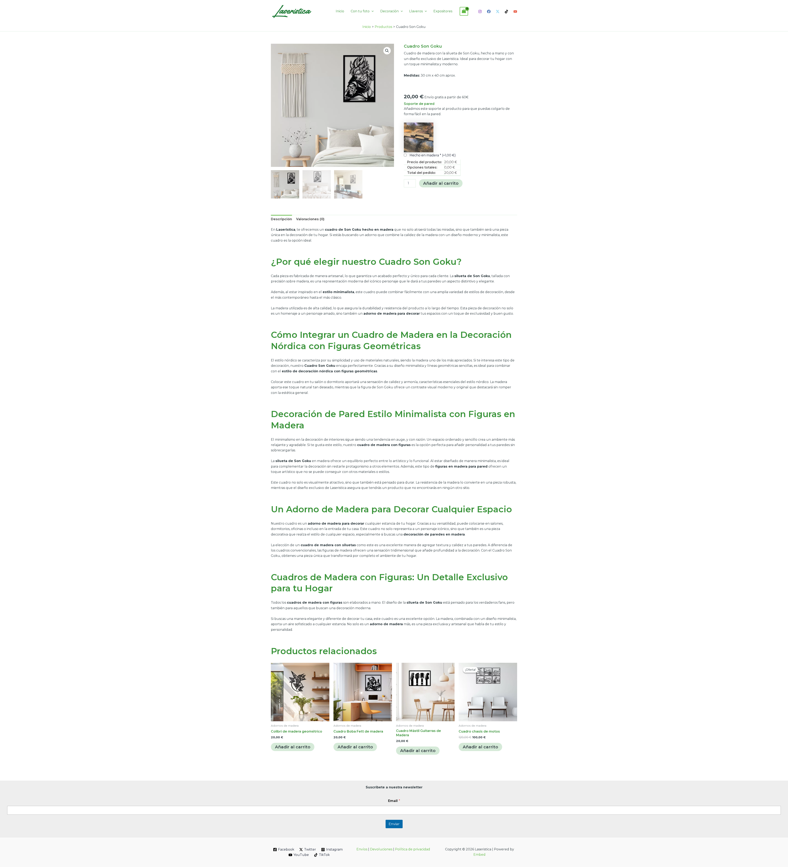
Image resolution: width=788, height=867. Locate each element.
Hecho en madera (433, 155)
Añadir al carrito (440, 183)
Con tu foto (360, 11)
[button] (372, 11)
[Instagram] (480, 11)
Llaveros (416, 11)
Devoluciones (381, 849)
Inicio (340, 11)
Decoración (389, 11)
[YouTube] (515, 11)
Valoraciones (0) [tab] (310, 219)
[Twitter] (497, 11)
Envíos (361, 849)
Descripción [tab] (281, 219)
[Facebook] (489, 11)
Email (394, 801)
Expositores (442, 11)
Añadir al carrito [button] (292, 746)
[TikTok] (506, 11)
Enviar (394, 824)
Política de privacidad (412, 849)
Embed (479, 855)
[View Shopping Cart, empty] (464, 11)
